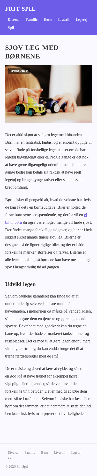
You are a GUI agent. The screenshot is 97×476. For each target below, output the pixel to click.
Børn (48, 20)
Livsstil (63, 20)
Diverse (13, 20)
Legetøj (81, 20)
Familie (32, 20)
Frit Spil (20, 9)
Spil (11, 28)
